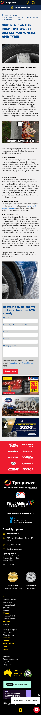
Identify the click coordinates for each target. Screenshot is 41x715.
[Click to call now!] (28, 2)
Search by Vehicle (9, 599)
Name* (6, 318)
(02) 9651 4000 (13, 544)
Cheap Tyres (7, 664)
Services (6, 621)
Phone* (15, 325)
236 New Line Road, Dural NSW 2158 (20, 539)
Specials (6, 638)
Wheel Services (8, 635)
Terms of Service (27, 363)
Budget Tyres (7, 662)
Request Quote (10, 371)
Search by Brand (9, 605)
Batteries (6, 624)
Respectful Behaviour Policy (11, 705)
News (5, 649)
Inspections (6, 627)
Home (6, 15)
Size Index (6, 656)
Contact (6, 640)
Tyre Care (6, 608)
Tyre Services (7, 632)
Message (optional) (10, 346)
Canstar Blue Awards (10, 659)
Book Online (8, 643)
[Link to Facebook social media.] (20, 710)
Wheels (6, 613)
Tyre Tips (6, 610)
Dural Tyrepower (22, 7)
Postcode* (7, 339)
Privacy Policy (13, 363)
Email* (5, 332)
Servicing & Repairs (10, 629)
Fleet (5, 646)
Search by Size (8, 602)
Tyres (5, 597)
